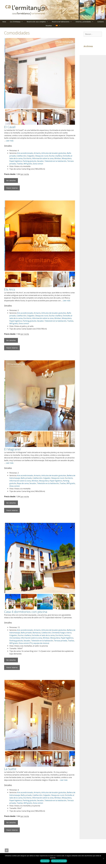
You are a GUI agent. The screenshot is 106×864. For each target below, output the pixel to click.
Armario (37, 153)
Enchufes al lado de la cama (43, 635)
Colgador (30, 156)
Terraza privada (60, 640)
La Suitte (10, 769)
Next (72, 118)
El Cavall (9, 127)
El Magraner (12, 449)
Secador (40, 161)
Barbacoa (37, 632)
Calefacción (21, 156)
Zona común (38, 163)
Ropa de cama (23, 483)
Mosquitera (66, 158)
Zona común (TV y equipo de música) (34, 643)
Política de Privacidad (59, 861)
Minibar (57, 158)
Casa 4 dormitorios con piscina (25, 612)
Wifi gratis (28, 163)
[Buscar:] (93, 34)
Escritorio (27, 158)
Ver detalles (11, 180)
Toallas (20, 163)
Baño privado (26, 478)
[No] (103, 858)
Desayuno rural (41, 156)
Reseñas (49, 26)
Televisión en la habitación (55, 161)
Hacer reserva (12, 188)
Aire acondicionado (25, 153)
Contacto (100, 22)
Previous (8, 118)
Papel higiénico (15, 161)
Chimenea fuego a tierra (61, 632)
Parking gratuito (29, 161)
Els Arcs (9, 289)
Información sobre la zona (43, 158)
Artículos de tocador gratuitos (53, 153)
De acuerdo (45, 861)
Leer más (9, 140)
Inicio (4, 22)
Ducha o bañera (55, 156)
